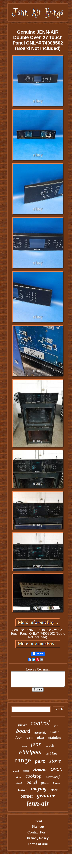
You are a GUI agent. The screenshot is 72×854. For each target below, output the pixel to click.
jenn (36, 743)
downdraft (53, 777)
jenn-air (38, 803)
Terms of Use (38, 844)
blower (22, 790)
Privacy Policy (38, 838)
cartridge (51, 753)
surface (29, 738)
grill (56, 725)
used (16, 771)
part (40, 761)
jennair (22, 725)
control (40, 723)
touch (50, 745)
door (18, 737)
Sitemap (38, 826)
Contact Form (37, 832)
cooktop (33, 776)
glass (40, 737)
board (23, 731)
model (24, 746)
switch (54, 732)
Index (38, 820)
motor (26, 770)
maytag (39, 789)
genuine (46, 796)
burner (26, 796)
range (23, 760)
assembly (40, 732)
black (56, 783)
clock (54, 790)
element (40, 769)
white (18, 777)
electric (19, 783)
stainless (54, 737)
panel (32, 782)
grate (45, 782)
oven (57, 768)
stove (55, 761)
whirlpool (30, 751)
